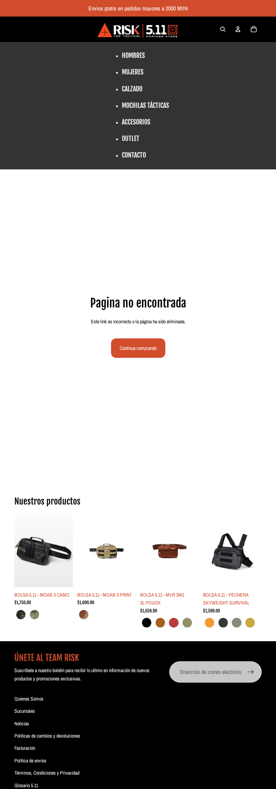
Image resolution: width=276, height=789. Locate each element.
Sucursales (24, 711)
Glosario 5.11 (26, 785)
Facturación (24, 748)
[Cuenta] (238, 29)
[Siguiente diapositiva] (65, 551)
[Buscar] (223, 29)
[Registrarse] (250, 672)
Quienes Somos (28, 698)
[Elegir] (61, 576)
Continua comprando (138, 348)
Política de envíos (30, 760)
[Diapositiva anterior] (22, 551)
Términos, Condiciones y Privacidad (46, 773)
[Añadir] (124, 576)
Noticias (21, 723)
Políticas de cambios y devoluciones (47, 736)
